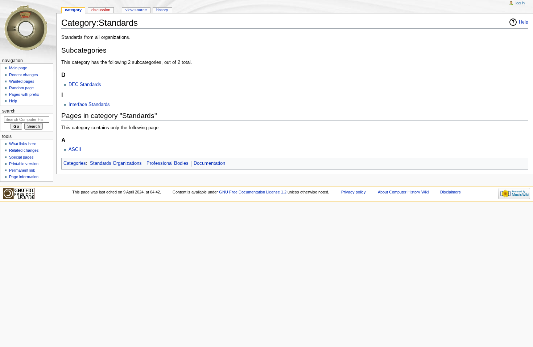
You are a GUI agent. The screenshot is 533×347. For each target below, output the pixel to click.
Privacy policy (353, 192)
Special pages (21, 157)
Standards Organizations (116, 163)
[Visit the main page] (28, 28)
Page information (23, 177)
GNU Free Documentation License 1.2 (252, 192)
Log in (520, 3)
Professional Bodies (167, 163)
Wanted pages (21, 81)
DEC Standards (85, 84)
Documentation (209, 163)
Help (523, 22)
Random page (21, 88)
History (162, 10)
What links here (22, 144)
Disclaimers (450, 192)
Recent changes (23, 75)
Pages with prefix (24, 94)
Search (9, 111)
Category (73, 10)
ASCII (75, 149)
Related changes (24, 150)
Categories (74, 163)
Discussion (100, 10)
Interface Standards (89, 104)
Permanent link (22, 170)
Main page (18, 68)
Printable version (23, 164)
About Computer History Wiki (403, 192)
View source (136, 10)
